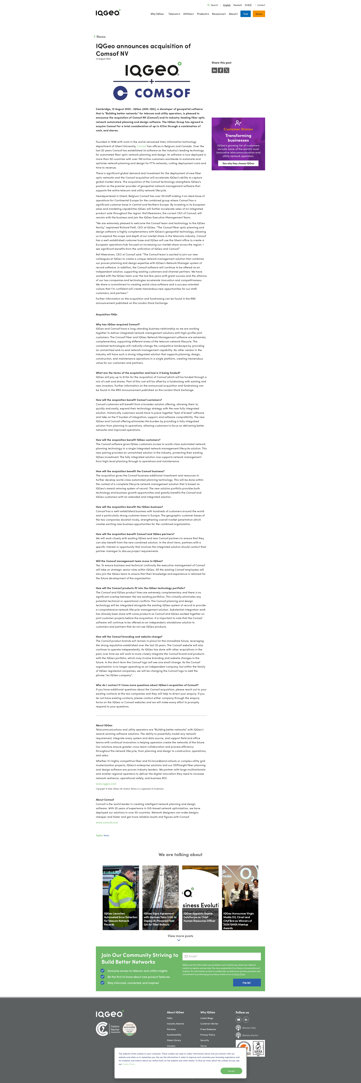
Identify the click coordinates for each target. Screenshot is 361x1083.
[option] (237, 5)
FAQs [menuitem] (169, 1018)
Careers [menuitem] (171, 1045)
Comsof (141, 146)
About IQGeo (175, 1012)
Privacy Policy (238, 974)
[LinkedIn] (246, 1019)
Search (214, 5)
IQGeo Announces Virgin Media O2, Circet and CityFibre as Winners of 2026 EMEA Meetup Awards (238, 920)
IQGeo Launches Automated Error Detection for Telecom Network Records (120, 918)
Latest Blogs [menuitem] (206, 1018)
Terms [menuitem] (203, 1045)
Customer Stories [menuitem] (209, 1023)
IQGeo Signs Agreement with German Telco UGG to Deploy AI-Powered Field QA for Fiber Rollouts (160, 918)
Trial (245, 13)
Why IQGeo (157, 13)
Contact (261, 5)
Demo (259, 13)
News (101, 36)
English (227, 5)
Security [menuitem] (204, 1040)
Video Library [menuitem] (174, 1040)
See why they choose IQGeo (238, 163)
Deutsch (237, 5)
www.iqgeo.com (106, 784)
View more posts (180, 935)
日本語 (248, 5)
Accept (231, 1070)
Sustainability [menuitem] (174, 1034)
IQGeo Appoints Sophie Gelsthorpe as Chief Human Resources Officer (199, 917)
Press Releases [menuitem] (208, 1029)
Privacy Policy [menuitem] (207, 1034)
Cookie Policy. (128, 1064)
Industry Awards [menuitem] (175, 1023)
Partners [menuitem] (171, 1029)
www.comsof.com (107, 822)
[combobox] (227, 5)
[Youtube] (238, 1019)
